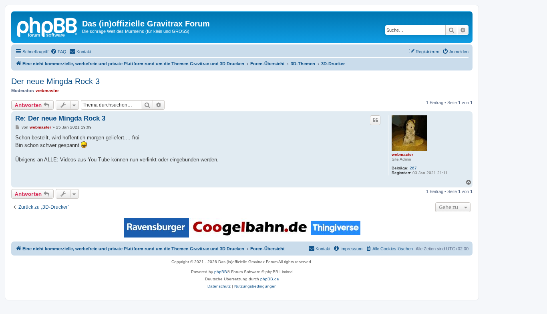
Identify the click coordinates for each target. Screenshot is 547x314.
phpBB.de (269, 279)
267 (413, 168)
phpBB (220, 272)
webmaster (47, 90)
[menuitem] (58, 51)
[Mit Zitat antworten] (375, 120)
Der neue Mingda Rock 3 (55, 81)
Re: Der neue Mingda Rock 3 (60, 118)
